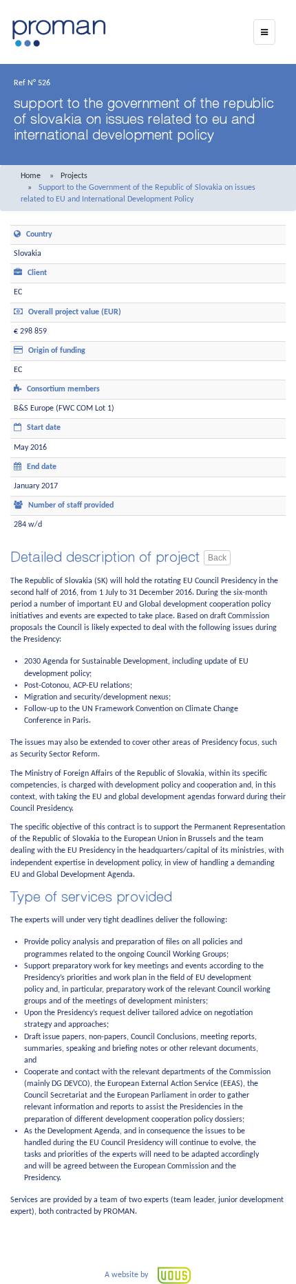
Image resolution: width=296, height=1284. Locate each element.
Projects (74, 176)
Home (31, 176)
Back (217, 558)
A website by (127, 1275)
